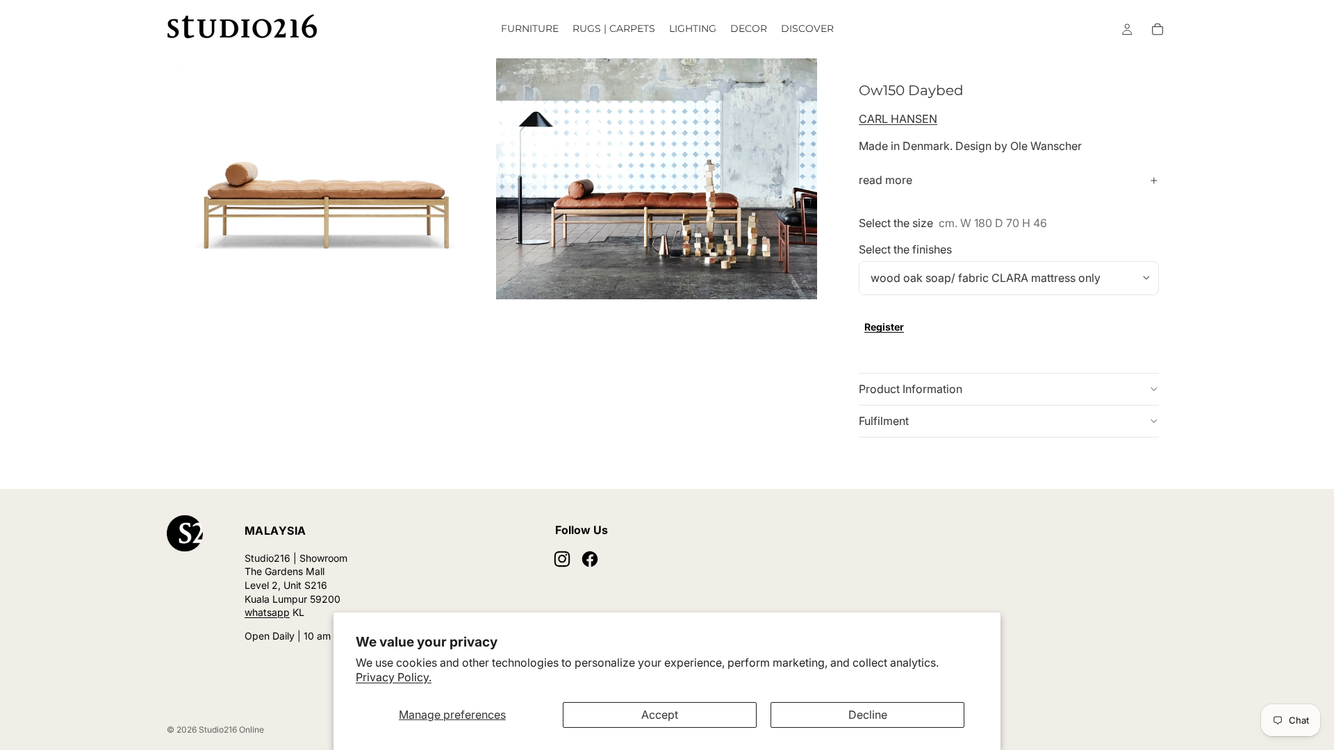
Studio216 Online (231, 729)
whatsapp (267, 612)
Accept (659, 715)
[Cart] (1157, 29)
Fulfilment (884, 421)
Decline (867, 715)
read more (885, 180)
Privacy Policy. (393, 677)
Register (884, 327)
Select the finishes (905, 249)
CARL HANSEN (898, 119)
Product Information (910, 389)
